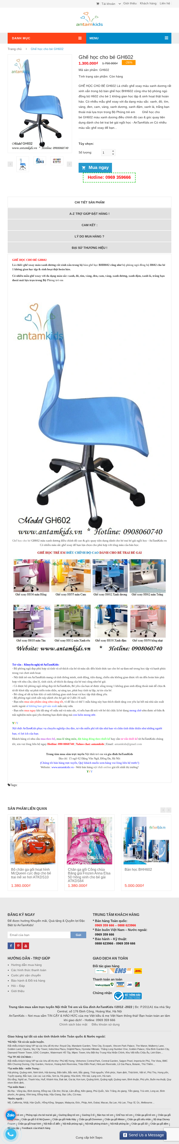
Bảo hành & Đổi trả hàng (28, 980)
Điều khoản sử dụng (106, 1024)
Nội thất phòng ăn (119, 1123)
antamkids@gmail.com (128, 744)
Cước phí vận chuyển (26, 975)
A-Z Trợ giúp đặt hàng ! (89, 213)
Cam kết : (90, 225)
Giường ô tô (88, 1115)
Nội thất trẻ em (94, 754)
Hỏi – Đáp (18, 985)
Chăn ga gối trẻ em (145, 1115)
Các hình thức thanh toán (28, 970)
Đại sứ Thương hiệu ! (89, 247)
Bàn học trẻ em (105, 1115)
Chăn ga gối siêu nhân (139, 1119)
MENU (94, 38)
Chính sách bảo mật (73, 1024)
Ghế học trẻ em (124, 1115)
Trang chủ (15, 49)
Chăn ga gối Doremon (90, 1119)
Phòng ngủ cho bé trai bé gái (41, 1115)
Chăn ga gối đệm (159, 1123)
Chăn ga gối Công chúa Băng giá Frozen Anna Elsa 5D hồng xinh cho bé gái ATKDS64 (89, 875)
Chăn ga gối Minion (115, 1119)
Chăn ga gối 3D (139, 1123)
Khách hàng (148, 3)
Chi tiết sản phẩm (90, 202)
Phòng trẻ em (55, 280)
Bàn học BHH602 (138, 869)
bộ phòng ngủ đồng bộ (135, 265)
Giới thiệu (130, 3)
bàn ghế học (90, 265)
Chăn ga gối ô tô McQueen (35, 1119)
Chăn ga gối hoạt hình (29, 1123)
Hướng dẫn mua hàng (26, 965)
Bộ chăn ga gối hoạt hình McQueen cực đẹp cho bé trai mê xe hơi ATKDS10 (31, 873)
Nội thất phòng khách (96, 1123)
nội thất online (102, 767)
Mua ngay (99, 167)
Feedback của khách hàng (36, 1128)
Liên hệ (165, 3)
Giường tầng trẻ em (69, 1115)
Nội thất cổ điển (52, 1123)
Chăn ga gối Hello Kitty (64, 1119)
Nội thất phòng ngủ (73, 1123)
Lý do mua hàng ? (89, 236)
